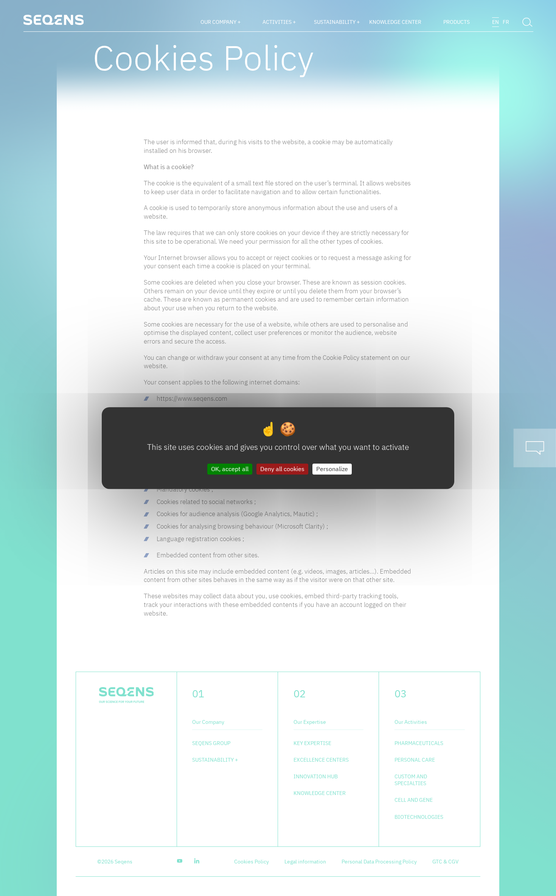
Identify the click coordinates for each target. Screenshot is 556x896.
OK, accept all (229, 469)
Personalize (332, 469)
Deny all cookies (282, 469)
